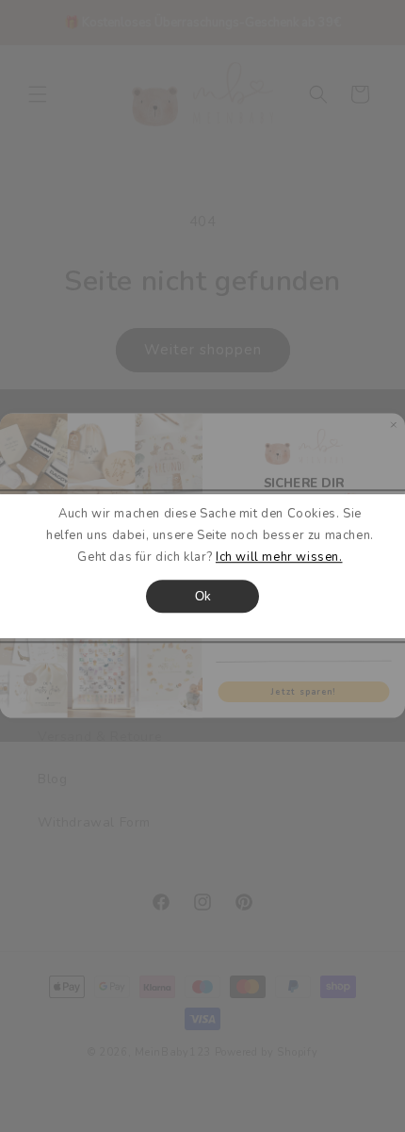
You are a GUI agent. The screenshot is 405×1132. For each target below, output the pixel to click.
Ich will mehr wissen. (279, 558)
